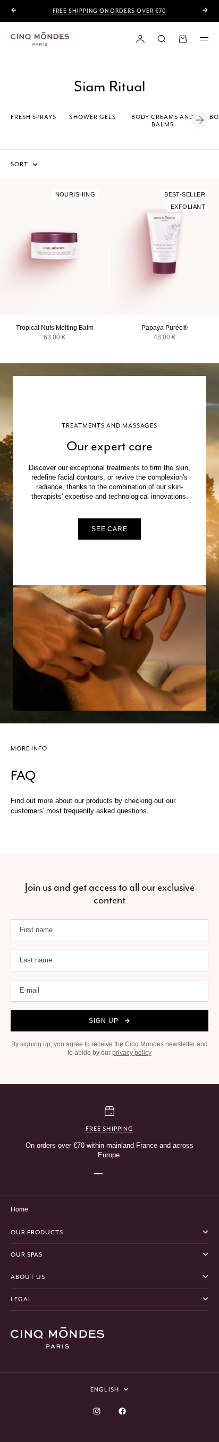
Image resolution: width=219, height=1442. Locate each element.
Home (19, 1209)
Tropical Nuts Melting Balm (55, 327)
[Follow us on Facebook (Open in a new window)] (122, 1411)
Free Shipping (109, 1128)
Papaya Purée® (164, 327)
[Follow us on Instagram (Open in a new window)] (96, 1411)
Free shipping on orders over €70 (109, 10)
